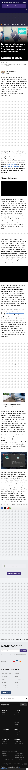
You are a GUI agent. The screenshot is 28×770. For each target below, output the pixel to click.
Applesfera (4, 716)
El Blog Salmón (17, 741)
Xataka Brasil (4, 755)
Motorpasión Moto (18, 734)
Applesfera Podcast (6, 673)
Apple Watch (17, 679)
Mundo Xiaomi (5, 721)
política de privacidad (21, 654)
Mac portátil (4, 676)
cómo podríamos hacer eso (11, 166)
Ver (14, 573)
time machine (16, 504)
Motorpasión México (19, 759)
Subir (22, 704)
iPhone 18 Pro (6, 24)
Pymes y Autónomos (19, 743)
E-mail (21, 58)
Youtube (14, 661)
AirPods (16, 676)
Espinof (16, 724)
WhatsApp (4, 685)
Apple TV (4, 679)
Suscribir (23, 650)
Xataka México (5, 753)
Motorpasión (17, 732)
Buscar (26, 698)
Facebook (13, 58)
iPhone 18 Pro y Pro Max (18, 639)
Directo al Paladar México (7, 759)
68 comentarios (7, 57)
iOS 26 (16, 688)
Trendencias (4, 741)
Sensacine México (18, 755)
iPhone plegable (15, 24)
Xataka (3, 712)
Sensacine (16, 722)
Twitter (16, 58)
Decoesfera (4, 743)
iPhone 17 (4, 688)
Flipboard (18, 58)
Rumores (4, 682)
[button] (11, 71)
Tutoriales (16, 673)
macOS (9, 504)
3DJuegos (16, 712)
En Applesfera (6, 402)
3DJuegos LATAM (18, 753)
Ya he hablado (11, 164)
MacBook (16, 685)
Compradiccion (5, 745)
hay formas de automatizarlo (15, 313)
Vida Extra (16, 714)
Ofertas (16, 682)
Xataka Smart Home (6, 719)
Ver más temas (6, 692)
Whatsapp (23, 24)
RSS (20, 661)
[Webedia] (5, 706)
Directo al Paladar (6, 732)
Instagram (17, 661)
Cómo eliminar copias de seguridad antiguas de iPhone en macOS (12, 405)
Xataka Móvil (4, 714)
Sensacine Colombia (19, 757)
